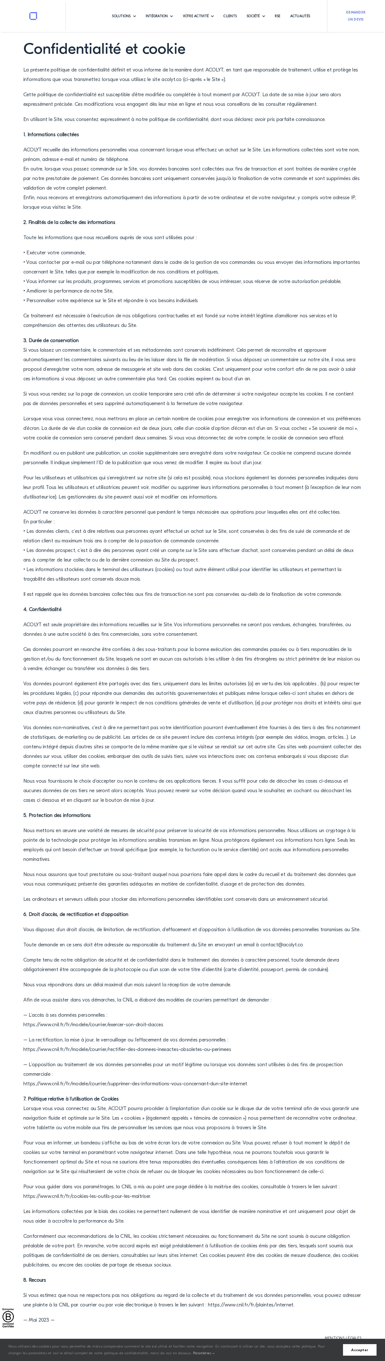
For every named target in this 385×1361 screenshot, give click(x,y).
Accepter (359, 1350)
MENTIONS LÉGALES (343, 1338)
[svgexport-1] (33, 14)
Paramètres (203, 1353)
